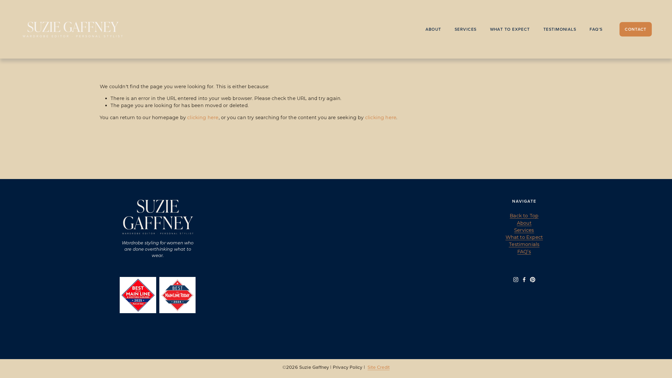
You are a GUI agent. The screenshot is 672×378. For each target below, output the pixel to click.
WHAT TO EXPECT (510, 29)
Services (524, 230)
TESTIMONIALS (559, 29)
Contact (635, 29)
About (524, 223)
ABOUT (433, 29)
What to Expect (524, 237)
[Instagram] (515, 279)
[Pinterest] (532, 279)
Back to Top (524, 216)
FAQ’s (524, 252)
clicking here (202, 117)
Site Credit (379, 367)
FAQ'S (596, 29)
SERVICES (466, 29)
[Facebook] (524, 279)
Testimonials (524, 244)
